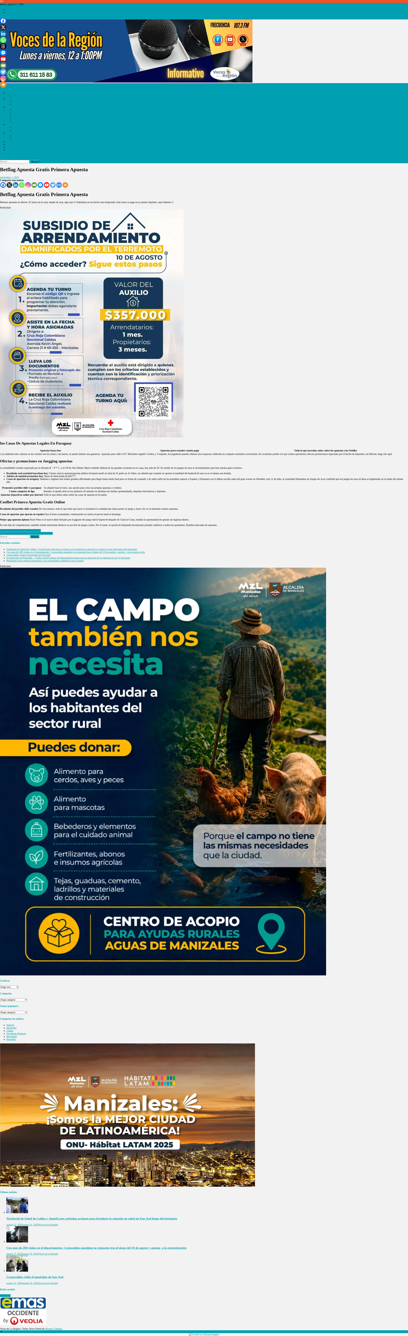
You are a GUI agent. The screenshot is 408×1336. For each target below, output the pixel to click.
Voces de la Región (48, 1224)
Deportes (10, 141)
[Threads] (3, 46)
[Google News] (59, 185)
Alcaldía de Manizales (24, 95)
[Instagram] (28, 185)
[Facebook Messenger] (40, 185)
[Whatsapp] (22, 185)
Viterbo (16, 121)
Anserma (17, 110)
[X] (9, 185)
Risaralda (17, 112)
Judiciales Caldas (21, 127)
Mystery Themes (53, 1328)
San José (17, 115)
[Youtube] (46, 185)
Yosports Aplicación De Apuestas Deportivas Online (26, 533)
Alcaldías (11, 92)
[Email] (34, 185)
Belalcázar (18, 118)
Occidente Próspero (16, 107)
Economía (11, 147)
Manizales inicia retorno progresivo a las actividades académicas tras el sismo (45, 560)
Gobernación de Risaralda (26, 104)
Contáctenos (12, 12)
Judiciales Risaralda (23, 130)
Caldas (9, 1030)
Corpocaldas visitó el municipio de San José (28, 555)
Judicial (10, 124)
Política (10, 150)
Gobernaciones (14, 98)
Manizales (11, 1028)
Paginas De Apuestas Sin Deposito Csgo (20, 530)
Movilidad (11, 133)
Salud (9, 144)
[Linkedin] (15, 185)
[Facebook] (3, 185)
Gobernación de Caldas (24, 101)
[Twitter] (53, 185)
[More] (65, 185)
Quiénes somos (14, 9)
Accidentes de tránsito (24, 138)
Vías (15, 135)
